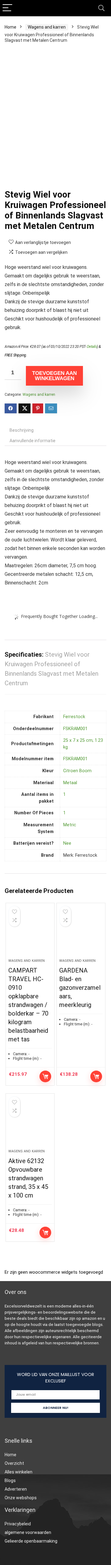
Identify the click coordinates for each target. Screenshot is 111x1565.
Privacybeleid (18, 1523)
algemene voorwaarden (28, 1532)
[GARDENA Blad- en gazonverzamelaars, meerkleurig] (80, 933)
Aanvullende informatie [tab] (33, 440)
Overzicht (14, 1463)
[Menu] (7, 8)
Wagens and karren (47, 27)
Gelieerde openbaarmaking (31, 1541)
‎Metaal (70, 782)
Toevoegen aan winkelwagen (54, 375)
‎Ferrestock (74, 716)
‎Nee (67, 843)
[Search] (101, 8)
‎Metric (69, 825)
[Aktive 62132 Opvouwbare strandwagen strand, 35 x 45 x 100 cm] (29, 1124)
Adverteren (16, 1489)
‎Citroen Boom (77, 770)
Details (92, 346)
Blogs (10, 1480)
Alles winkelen (18, 1471)
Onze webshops (21, 1497)
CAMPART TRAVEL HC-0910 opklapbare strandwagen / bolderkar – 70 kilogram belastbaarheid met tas (28, 1005)
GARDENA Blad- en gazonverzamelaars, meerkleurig (80, 988)
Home (10, 27)
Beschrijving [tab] (22, 430)
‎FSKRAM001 (75, 728)
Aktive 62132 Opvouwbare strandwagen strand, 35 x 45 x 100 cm (28, 1178)
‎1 (64, 794)
